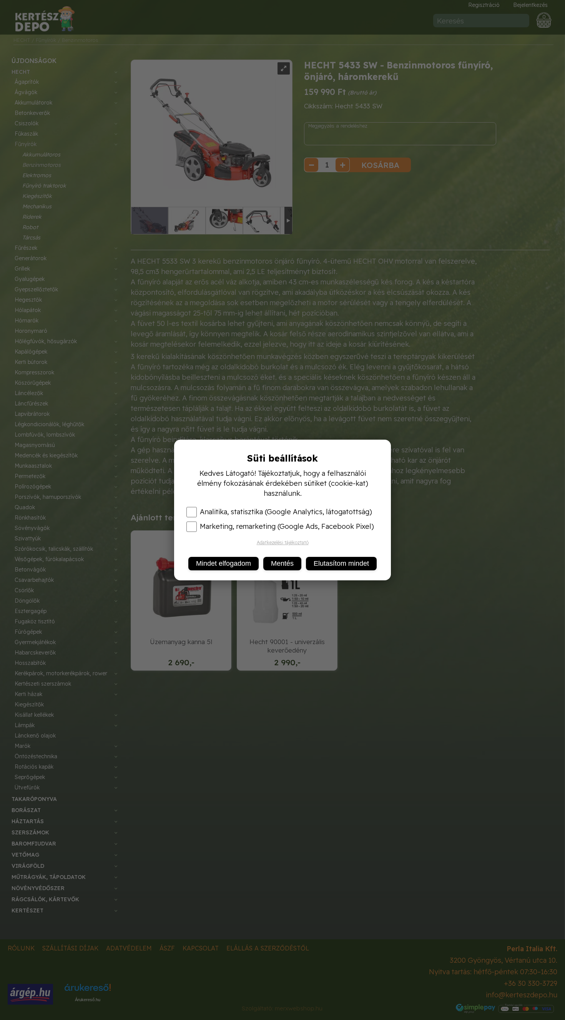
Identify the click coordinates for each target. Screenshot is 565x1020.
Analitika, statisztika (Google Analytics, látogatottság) (286, 511)
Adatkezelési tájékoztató (283, 542)
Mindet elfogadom (223, 563)
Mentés (282, 563)
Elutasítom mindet (341, 563)
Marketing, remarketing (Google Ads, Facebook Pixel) (287, 526)
